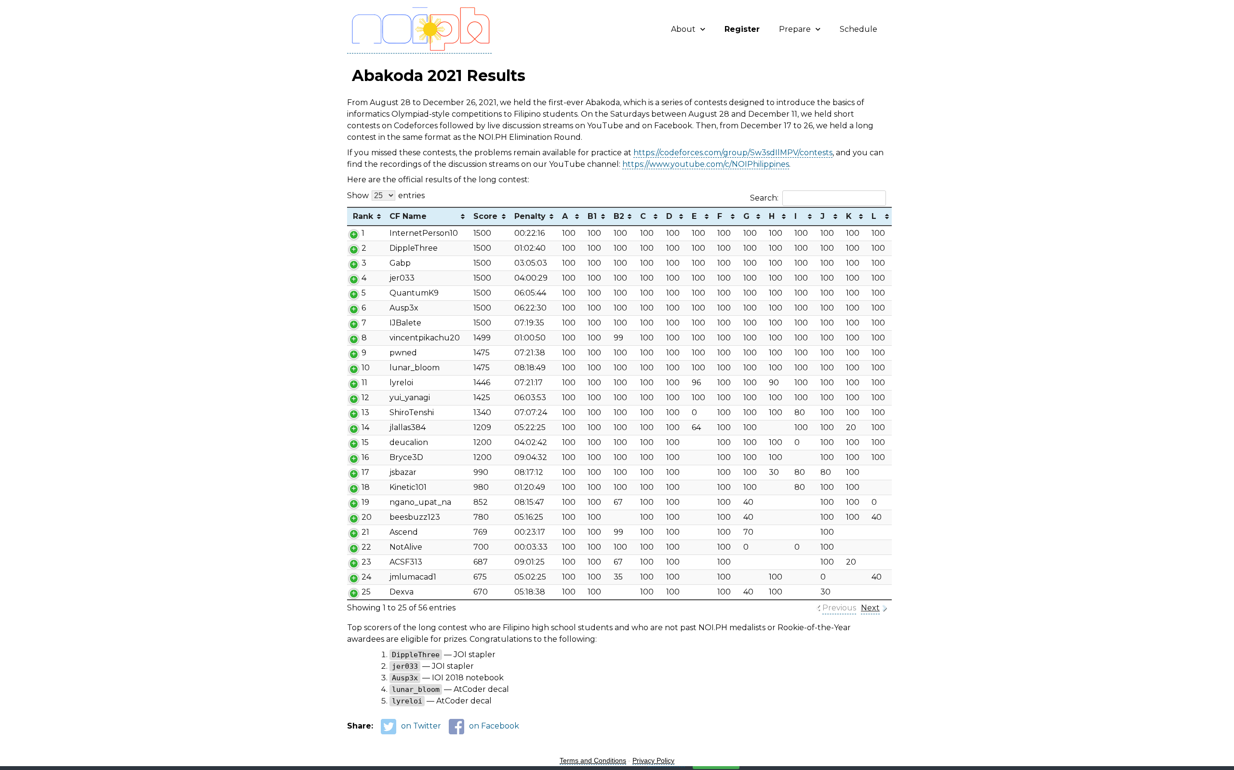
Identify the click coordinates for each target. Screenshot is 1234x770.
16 (365, 457)
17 (365, 472)
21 (365, 532)
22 (366, 547)
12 (365, 397)
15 (365, 442)
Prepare (795, 29)
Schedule (858, 29)
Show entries (386, 195)
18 (366, 487)
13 (365, 412)
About (683, 29)
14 (365, 427)
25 (366, 591)
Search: (764, 198)
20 (367, 517)
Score (485, 216)
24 (366, 576)
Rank (363, 216)
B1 (592, 216)
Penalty (530, 216)
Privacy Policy (653, 760)
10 (366, 367)
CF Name (408, 216)
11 (364, 382)
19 (365, 502)
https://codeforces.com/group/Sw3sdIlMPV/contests (732, 152)
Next (870, 607)
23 (366, 562)
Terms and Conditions (593, 760)
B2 (619, 216)
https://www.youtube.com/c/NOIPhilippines (705, 164)
